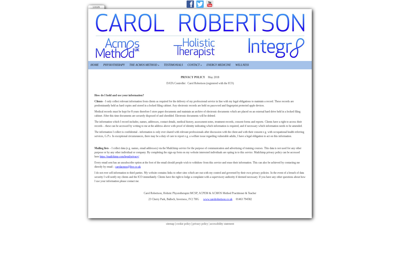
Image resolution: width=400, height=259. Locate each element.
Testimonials (173, 65)
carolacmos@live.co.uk (128, 166)
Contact (195, 65)
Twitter (200, 4)
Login (96, 7)
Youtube (209, 4)
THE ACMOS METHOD (144, 65)
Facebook (190, 4)
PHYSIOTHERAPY (114, 65)
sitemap (170, 223)
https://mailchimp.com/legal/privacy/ (119, 156)
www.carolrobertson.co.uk (217, 199)
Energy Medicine (218, 65)
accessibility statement (222, 223)
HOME (95, 65)
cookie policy (183, 223)
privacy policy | (201, 223)
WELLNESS (242, 65)
